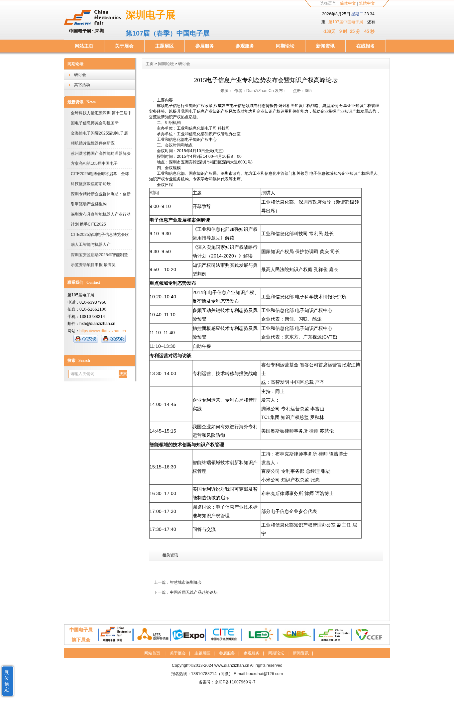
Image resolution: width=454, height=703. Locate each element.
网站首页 (152, 653)
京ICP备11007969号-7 (235, 682)
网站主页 (84, 46)
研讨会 (80, 74)
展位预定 (6, 681)
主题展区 (164, 46)
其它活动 (82, 84)
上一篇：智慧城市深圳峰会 (178, 582)
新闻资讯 (325, 46)
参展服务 (204, 46)
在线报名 (365, 46)
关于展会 (124, 46)
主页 (150, 63)
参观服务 (245, 46)
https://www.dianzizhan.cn (102, 331)
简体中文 (348, 3)
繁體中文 (367, 3)
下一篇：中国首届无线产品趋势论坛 (186, 592)
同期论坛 (285, 46)
